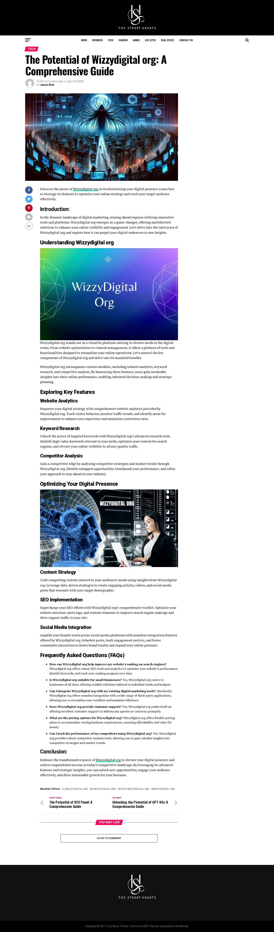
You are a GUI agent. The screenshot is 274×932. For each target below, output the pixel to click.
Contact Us (186, 40)
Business (97, 40)
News (84, 40)
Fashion (123, 40)
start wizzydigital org (134, 789)
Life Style (150, 40)
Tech (110, 40)
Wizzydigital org (85, 189)
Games (136, 40)
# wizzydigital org (103, 789)
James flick (47, 84)
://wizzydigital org (76, 789)
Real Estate (167, 40)
